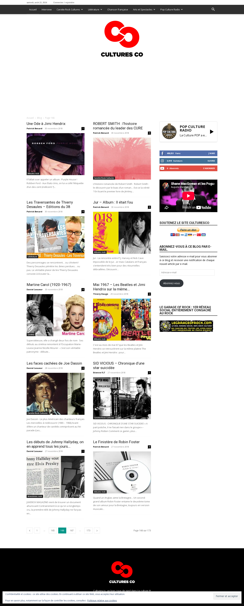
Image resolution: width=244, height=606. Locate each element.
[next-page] (97, 530)
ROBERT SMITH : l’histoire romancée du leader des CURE (118, 126)
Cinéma (31, 334)
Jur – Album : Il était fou (113, 202)
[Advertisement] (122, 86)
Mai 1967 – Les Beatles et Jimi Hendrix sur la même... (119, 287)
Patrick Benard (34, 128)
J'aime (211, 153)
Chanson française (117, 9)
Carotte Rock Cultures (68, 9)
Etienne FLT (99, 372)
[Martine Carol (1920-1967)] (55, 315)
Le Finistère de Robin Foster (116, 442)
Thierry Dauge (100, 294)
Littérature (93, 9)
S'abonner (209, 168)
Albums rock (33, 173)
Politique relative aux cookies (102, 600)
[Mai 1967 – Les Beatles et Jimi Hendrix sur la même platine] (122, 320)
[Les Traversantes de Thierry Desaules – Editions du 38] (55, 237)
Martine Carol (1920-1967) (49, 285)
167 (72, 530)
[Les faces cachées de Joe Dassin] (55, 394)
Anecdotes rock (35, 496)
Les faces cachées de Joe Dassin (54, 363)
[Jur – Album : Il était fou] (122, 233)
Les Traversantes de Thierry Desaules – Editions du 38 (50, 204)
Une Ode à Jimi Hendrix (46, 124)
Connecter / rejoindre (63, 2)
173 (88, 530)
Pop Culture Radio (170, 9)
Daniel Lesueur (35, 289)
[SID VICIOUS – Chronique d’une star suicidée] (122, 398)
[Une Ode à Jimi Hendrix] (55, 154)
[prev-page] (30, 530)
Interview (47, 9)
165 (53, 530)
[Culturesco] (122, 36)
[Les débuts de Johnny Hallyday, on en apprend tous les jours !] (55, 477)
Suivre (211, 160)
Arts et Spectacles (142, 9)
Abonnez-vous (171, 283)
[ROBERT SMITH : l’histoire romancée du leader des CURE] (122, 159)
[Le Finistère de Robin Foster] (122, 472)
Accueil (33, 9)
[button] (213, 9)
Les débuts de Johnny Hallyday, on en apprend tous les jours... (55, 444)
